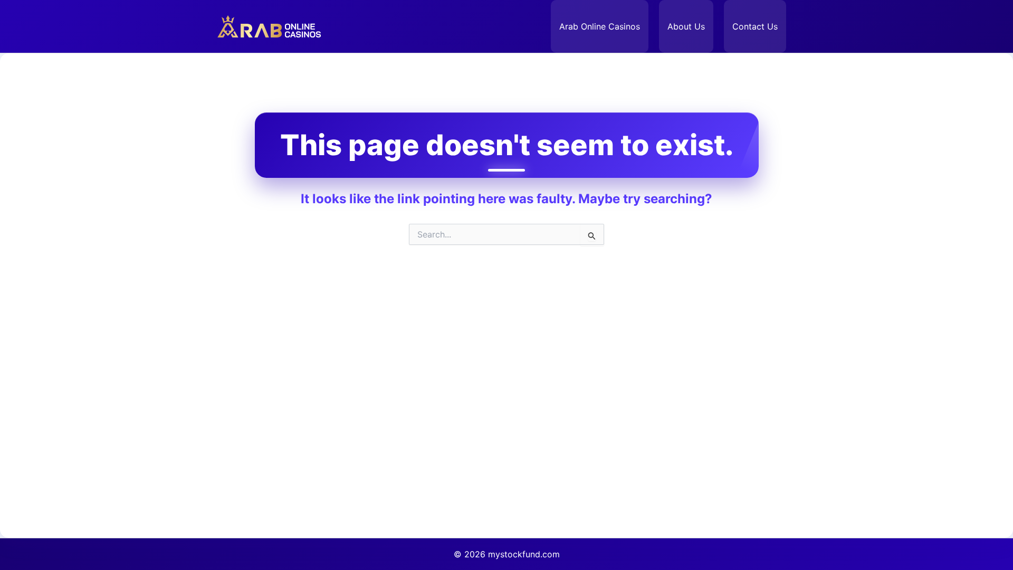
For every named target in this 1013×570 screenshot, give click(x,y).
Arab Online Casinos (599, 26)
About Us (686, 26)
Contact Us (755, 26)
